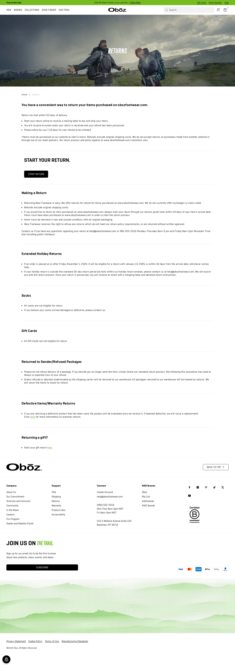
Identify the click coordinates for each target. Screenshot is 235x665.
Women (18, 10)
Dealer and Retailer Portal (19, 523)
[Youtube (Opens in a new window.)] (189, 495)
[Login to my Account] (218, 9)
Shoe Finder (49, 10)
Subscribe (42, 567)
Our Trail (64, 10)
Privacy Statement (16, 641)
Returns (36, 94)
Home (24, 94)
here (32, 416)
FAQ (54, 492)
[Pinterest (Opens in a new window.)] (206, 487)
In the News (12, 510)
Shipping (56, 496)
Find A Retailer (215, 2)
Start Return (36, 174)
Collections (32, 10)
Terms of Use (52, 641)
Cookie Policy (35, 641)
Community (12, 505)
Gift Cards (201, 2)
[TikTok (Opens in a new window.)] (214, 487)
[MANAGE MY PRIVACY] (6, 659)
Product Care (58, 510)
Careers (10, 514)
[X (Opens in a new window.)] (222, 487)
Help (226, 2)
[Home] (117, 10)
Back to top (214, 467)
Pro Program (13, 519)
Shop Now (135, 2)
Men (8, 10)
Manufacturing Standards (75, 641)
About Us (11, 492)
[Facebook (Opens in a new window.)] (189, 487)
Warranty (56, 505)
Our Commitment (15, 496)
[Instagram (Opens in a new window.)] (197, 487)
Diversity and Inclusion (18, 501)
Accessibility (58, 514)
